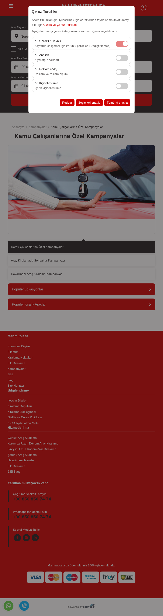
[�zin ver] (122, 57)
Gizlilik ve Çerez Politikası (60, 24)
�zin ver (122, 58)
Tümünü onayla (117, 102)
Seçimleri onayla (89, 102)
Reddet (67, 102)
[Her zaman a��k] (122, 43)
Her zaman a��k (122, 44)
